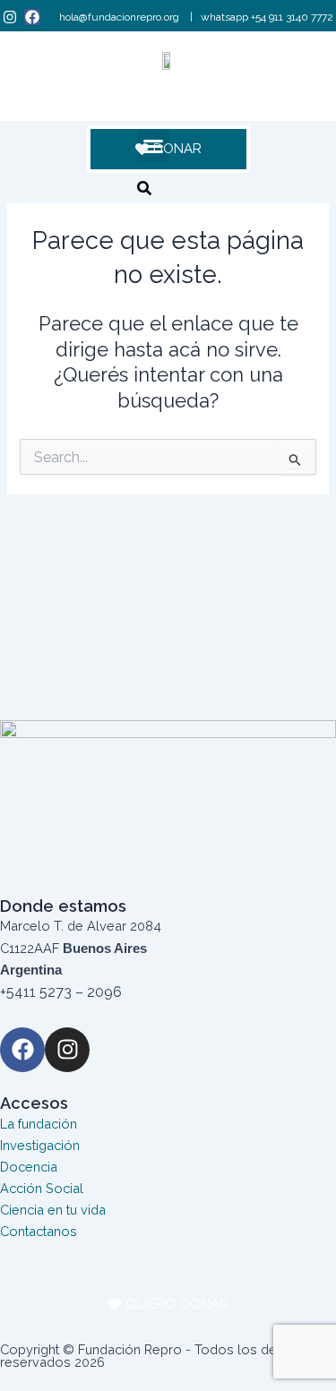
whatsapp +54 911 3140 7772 (267, 17)
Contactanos (38, 1231)
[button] (153, 146)
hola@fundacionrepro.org (120, 17)
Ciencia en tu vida (53, 1209)
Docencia (28, 1166)
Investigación (40, 1145)
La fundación (38, 1123)
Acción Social (41, 1188)
